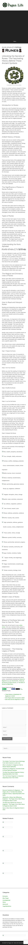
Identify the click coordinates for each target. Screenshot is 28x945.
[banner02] (14, 935)
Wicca (4, 902)
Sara (4, 808)
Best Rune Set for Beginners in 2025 (14, 699)
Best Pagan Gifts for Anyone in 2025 (14, 697)
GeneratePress (22, 942)
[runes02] (7, 836)
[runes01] (7, 827)
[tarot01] (7, 863)
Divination (5, 896)
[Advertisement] (14, 25)
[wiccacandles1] (7, 822)
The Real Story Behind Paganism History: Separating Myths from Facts (13, 793)
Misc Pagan (6, 898)
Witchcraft (5, 904)
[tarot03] (7, 873)
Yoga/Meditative (7, 906)
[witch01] (7, 850)
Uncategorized (6, 900)
